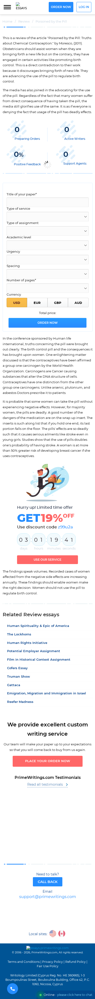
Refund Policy (75, 961)
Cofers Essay (17, 668)
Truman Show (18, 676)
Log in (84, 7)
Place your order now (47, 761)
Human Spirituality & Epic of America (38, 626)
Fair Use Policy (47, 966)
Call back (47, 882)
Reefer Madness (20, 702)
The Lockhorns (19, 634)
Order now (61, 7)
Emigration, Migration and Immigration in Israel (46, 693)
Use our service (47, 559)
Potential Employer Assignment (33, 651)
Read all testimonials (45, 784)
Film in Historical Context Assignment (38, 659)
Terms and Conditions (24, 961)
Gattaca (13, 685)
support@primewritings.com (47, 897)
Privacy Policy (52, 961)
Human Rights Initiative (27, 643)
